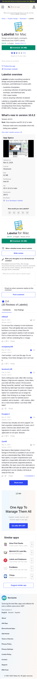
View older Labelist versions (11, 132)
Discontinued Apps (8, 628)
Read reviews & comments (10, 61)
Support (4, 665)
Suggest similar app (18, 585)
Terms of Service (7, 639)
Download (19, 48)
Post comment (18, 295)
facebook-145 (7, 369)
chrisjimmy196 (7, 347)
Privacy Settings (7, 649)
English (4, 612)
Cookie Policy (6, 654)
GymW (4, 441)
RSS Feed (5, 670)
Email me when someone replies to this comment (19, 289)
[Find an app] (9, 7)
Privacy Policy (7, 644)
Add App (5, 623)
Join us (32, 1)
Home (4, 18)
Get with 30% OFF (18, 526)
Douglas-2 (6, 414)
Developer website (11, 69)
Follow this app (9, 66)
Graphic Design (13, 18)
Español (17, 612)
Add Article (5, 634)
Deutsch (11, 612)
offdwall (5, 317)
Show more (18, 483)
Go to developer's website (14, 201)
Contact (4, 659)
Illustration (23, 18)
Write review (18, 253)
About (4, 618)
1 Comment (29, 476)
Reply (12, 341)
